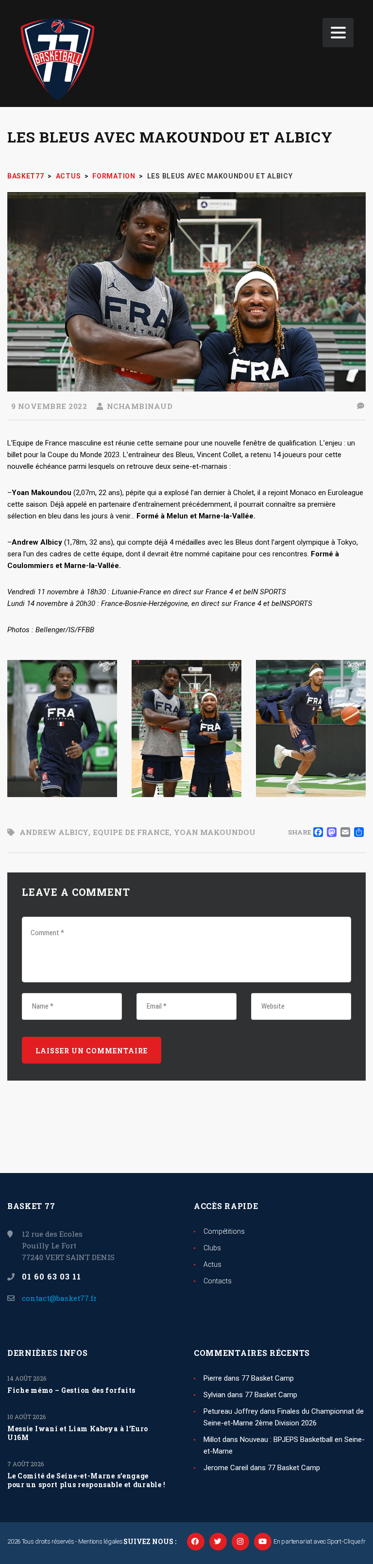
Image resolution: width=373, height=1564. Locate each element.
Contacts (217, 1281)
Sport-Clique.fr (346, 1541)
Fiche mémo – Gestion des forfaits (71, 1390)
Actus (212, 1264)
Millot (211, 1439)
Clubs (212, 1248)
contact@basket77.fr (59, 1298)
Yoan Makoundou (214, 832)
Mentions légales (100, 1541)
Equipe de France (131, 832)
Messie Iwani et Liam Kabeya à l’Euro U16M (77, 1433)
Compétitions (224, 1231)
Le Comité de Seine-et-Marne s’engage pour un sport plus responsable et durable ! (86, 1480)
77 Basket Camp (267, 1378)
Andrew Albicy (53, 832)
